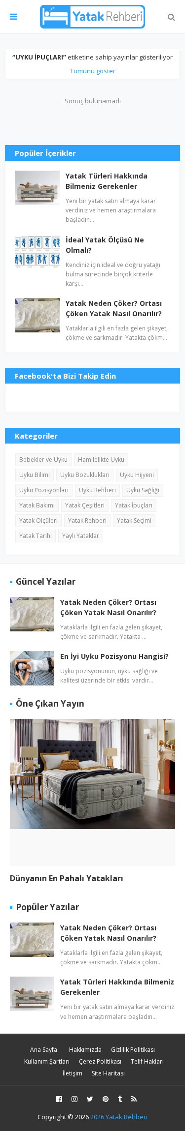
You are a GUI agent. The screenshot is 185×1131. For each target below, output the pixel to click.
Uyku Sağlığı (142, 490)
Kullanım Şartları (47, 1061)
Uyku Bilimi (34, 475)
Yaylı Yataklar (80, 536)
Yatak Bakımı (37, 505)
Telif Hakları (147, 1061)
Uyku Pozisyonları (44, 490)
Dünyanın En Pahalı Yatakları (66, 878)
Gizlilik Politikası (133, 1049)
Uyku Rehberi (97, 490)
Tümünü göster (92, 70)
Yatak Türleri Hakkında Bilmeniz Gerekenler (107, 181)
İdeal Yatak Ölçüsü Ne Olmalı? (105, 245)
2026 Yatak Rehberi (119, 1116)
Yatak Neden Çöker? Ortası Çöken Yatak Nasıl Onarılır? (114, 308)
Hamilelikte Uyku (101, 459)
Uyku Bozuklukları (85, 475)
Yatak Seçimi (134, 520)
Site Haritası (108, 1073)
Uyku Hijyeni (137, 475)
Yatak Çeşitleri (85, 505)
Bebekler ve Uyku (43, 459)
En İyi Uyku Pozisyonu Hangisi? (114, 656)
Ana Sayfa (43, 1049)
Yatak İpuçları (133, 505)
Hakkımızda (85, 1049)
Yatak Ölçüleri (38, 520)
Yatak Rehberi (87, 520)
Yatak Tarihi (35, 536)
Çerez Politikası (100, 1061)
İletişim (72, 1073)
